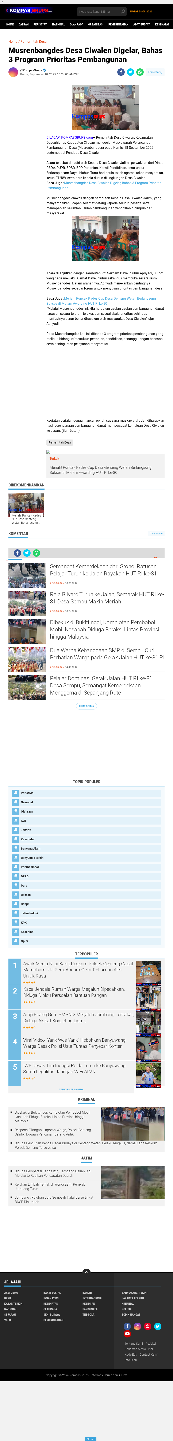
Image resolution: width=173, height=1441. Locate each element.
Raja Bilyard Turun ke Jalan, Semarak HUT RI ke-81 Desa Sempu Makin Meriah (107, 598)
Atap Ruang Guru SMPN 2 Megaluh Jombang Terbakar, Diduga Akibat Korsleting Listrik (78, 1017)
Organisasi (96, 24)
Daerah (24, 24)
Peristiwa (40, 24)
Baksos (26, 894)
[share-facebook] (121, 72)
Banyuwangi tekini (134, 1292)
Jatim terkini (29, 913)
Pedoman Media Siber (139, 1349)
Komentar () (155, 72)
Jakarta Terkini (133, 1298)
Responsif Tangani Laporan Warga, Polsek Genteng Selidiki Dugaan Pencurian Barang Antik (53, 1132)
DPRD (24, 876)
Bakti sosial (52, 1292)
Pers (24, 885)
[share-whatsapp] (140, 72)
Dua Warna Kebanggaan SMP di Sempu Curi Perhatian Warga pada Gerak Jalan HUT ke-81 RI (107, 654)
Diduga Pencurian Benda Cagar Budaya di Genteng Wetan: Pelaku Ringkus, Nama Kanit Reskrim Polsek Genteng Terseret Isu (86, 1145)
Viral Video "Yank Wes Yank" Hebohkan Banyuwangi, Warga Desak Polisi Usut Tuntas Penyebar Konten (75, 1043)
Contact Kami (149, 1354)
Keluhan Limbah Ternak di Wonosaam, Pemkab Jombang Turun (50, 1186)
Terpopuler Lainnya (71, 1089)
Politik (127, 1309)
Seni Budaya (51, 1314)
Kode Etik (131, 1354)
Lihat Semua (86, 706)
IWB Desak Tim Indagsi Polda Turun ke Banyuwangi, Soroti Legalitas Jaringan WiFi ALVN (75, 1068)
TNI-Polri (88, 1314)
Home (10, 24)
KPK (24, 922)
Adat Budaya (141, 24)
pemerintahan (118, 24)
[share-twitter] (130, 72)
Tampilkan (155, 533)
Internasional (30, 867)
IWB (23, 820)
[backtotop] (86, 1273)
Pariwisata (89, 1309)
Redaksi (151, 1343)
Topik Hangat (131, 1314)
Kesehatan (162, 24)
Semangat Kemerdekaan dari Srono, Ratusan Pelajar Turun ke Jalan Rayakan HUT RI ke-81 (103, 570)
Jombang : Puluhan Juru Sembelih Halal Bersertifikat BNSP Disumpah (54, 1199)
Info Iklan (131, 1360)
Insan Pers (51, 1298)
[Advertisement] (105, 382)
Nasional (58, 24)
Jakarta (26, 830)
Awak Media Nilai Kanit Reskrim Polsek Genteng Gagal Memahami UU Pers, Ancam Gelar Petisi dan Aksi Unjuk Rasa (78, 969)
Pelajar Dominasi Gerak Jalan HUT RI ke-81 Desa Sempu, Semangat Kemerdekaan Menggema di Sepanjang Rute (101, 685)
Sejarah (10, 1314)
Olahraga (76, 24)
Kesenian (27, 932)
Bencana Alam (30, 848)
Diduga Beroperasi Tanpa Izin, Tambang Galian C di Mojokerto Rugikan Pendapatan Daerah (53, 1173)
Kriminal (128, 1303)
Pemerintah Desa (33, 42)
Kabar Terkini (13, 1303)
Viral (8, 1320)
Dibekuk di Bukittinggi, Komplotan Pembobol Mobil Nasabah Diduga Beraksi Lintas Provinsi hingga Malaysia (104, 629)
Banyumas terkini (32, 857)
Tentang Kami (134, 1343)
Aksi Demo (11, 1292)
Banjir (25, 904)
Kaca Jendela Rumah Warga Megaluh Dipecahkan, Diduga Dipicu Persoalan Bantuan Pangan (74, 992)
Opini (24, 941)
